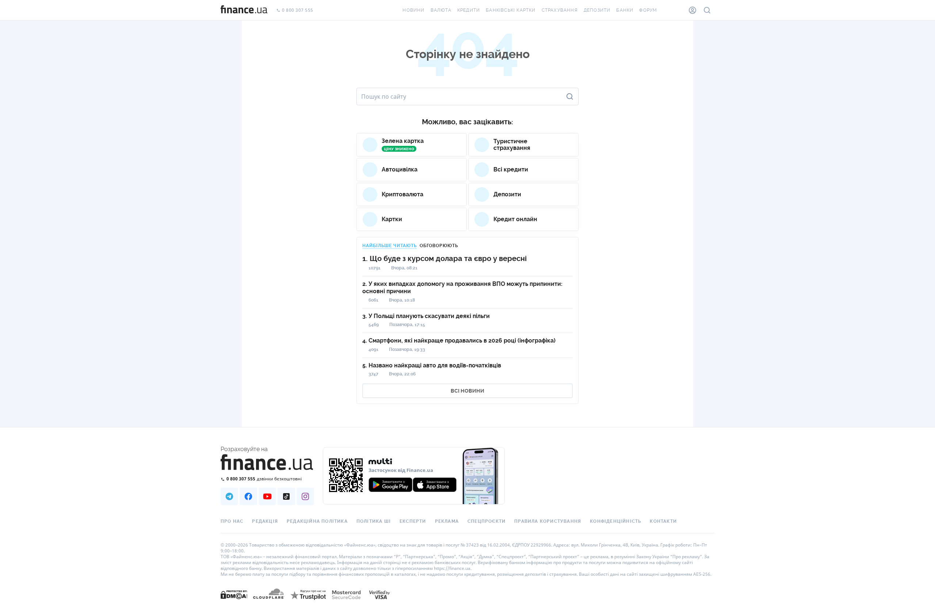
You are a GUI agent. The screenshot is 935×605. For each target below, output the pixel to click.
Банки (624, 10)
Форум (648, 10)
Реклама (447, 521)
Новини (413, 10)
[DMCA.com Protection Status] (234, 602)
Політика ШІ (373, 521)
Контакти (663, 521)
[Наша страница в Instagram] (305, 496)
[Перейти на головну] (244, 10)
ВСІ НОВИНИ (467, 391)
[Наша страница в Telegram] (229, 496)
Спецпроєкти (486, 521)
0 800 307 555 (297, 10)
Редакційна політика (317, 521)
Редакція (265, 521)
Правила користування (547, 521)
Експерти (413, 521)
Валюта (441, 10)
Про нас (232, 521)
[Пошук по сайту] (707, 10)
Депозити (597, 10)
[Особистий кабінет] (692, 10)
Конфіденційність (615, 521)
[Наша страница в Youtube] (267, 496)
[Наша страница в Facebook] (248, 496)
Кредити (468, 10)
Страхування (560, 10)
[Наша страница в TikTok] (286, 496)
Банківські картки (510, 10)
